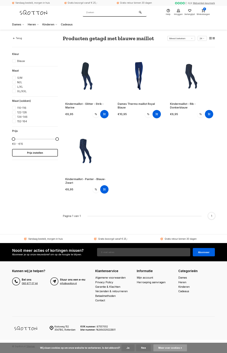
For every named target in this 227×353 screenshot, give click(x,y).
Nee (143, 348)
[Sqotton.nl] (37, 12)
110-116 (21, 107)
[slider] (13, 139)
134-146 (22, 116)
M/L (19, 82)
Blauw (21, 61)
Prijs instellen (35, 152)
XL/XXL (22, 91)
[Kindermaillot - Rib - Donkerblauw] (191, 76)
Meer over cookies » (170, 348)
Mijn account (145, 277)
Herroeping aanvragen (151, 282)
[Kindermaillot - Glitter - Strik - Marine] (86, 76)
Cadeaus (67, 24)
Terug (19, 38)
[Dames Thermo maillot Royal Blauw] (139, 76)
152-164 (22, 121)
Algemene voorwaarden (110, 277)
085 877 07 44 (30, 283)
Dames (16, 24)
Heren (32, 24)
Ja (127, 348)
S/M (19, 77)
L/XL (20, 86)
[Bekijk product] (104, 114)
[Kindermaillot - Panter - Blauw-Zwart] (86, 151)
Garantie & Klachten (107, 286)
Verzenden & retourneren (111, 291)
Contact (100, 300)
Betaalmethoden (105, 296)
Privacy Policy (104, 282)
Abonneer (204, 252)
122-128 (22, 112)
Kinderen (48, 24)
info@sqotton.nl (68, 283)
